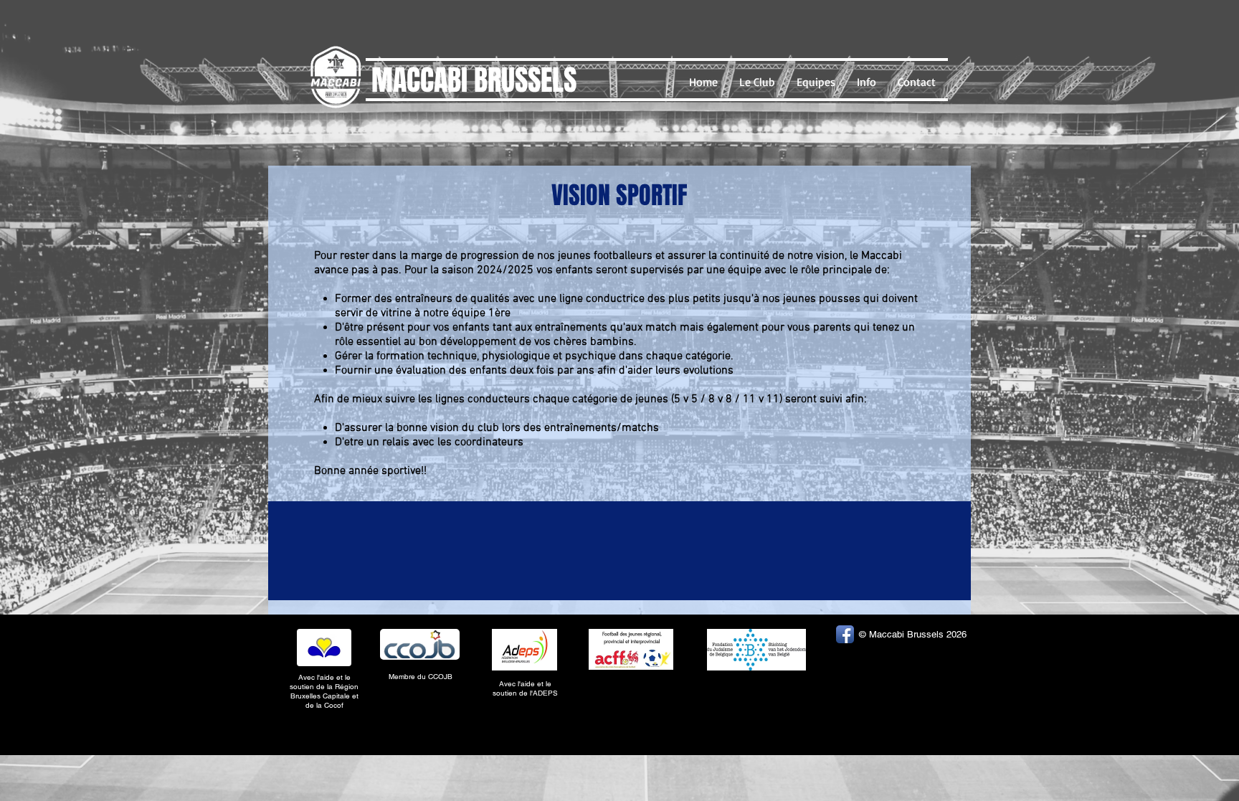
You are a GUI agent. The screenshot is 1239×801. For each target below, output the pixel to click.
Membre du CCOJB (422, 676)
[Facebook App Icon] (845, 634)
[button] (757, 81)
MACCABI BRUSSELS (473, 80)
